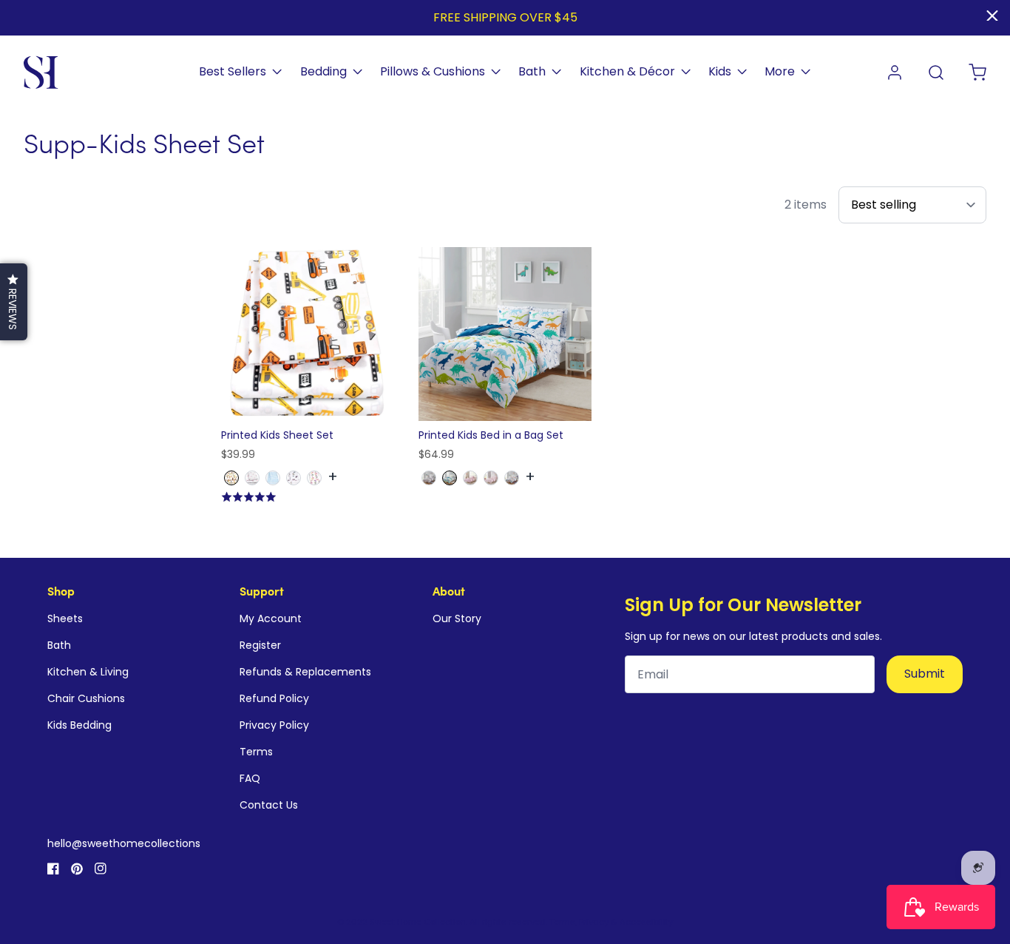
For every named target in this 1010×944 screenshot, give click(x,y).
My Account (271, 618)
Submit (924, 673)
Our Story (457, 618)
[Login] (894, 72)
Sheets (65, 618)
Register (260, 645)
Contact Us (269, 805)
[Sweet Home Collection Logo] (41, 72)
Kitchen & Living (88, 671)
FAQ (250, 778)
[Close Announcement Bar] (992, 15)
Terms (256, 751)
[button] (13, 301)
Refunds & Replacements (305, 671)
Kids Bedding (79, 725)
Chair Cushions (86, 698)
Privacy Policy (274, 725)
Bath (59, 645)
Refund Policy (274, 698)
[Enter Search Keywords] (936, 72)
